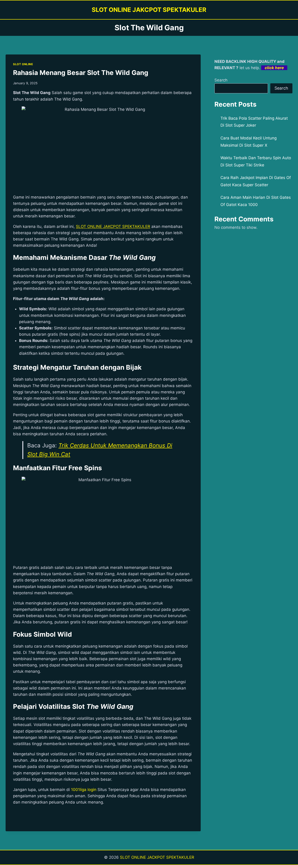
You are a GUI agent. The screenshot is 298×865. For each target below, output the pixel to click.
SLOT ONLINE (23, 64)
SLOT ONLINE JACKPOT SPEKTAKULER (157, 857)
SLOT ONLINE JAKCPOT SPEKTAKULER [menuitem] (113, 226)
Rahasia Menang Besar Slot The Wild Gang (80, 73)
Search (220, 80)
